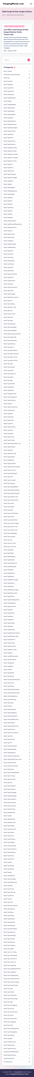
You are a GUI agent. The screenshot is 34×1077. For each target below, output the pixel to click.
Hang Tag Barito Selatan (11, 154)
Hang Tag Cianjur (8, 257)
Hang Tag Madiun (9, 550)
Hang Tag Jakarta (9, 347)
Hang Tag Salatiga (9, 825)
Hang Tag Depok (8, 284)
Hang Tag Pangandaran (10, 716)
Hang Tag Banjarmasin (10, 124)
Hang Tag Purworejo (9, 809)
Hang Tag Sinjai (8, 885)
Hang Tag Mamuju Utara (10, 593)
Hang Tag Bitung (8, 207)
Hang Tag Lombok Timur (10, 526)
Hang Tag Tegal (8, 1002)
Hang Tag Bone (8, 230)
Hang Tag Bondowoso (10, 227)
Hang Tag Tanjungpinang (11, 975)
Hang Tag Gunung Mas (10, 327)
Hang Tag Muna (8, 653)
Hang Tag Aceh (8, 81)
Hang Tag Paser (8, 736)
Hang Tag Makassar (9, 573)
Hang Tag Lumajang (9, 536)
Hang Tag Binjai (8, 204)
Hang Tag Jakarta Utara (10, 360)
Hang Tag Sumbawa (9, 932)
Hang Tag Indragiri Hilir (10, 337)
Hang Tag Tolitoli (8, 1015)
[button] (28, 60)
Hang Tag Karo (8, 403)
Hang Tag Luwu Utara (10, 546)
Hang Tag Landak (9, 503)
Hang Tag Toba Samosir (11, 1012)
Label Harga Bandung (10, 1055)
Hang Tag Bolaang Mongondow (13, 224)
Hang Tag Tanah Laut (10, 962)
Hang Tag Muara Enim (10, 646)
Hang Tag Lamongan (10, 480)
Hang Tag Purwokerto (10, 806)
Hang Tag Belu (8, 184)
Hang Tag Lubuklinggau (10, 533)
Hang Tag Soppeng (9, 909)
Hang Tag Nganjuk (9, 663)
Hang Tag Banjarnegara (10, 127)
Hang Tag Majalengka (10, 566)
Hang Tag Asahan (9, 91)
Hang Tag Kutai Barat (10, 463)
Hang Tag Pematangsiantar (12, 756)
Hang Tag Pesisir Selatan (11, 766)
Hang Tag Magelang (9, 556)
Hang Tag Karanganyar (10, 397)
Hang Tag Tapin (8, 988)
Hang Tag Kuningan (9, 457)
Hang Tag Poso (8, 782)
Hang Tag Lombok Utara (11, 530)
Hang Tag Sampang (9, 839)
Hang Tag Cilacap (9, 264)
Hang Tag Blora (8, 214)
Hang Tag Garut (8, 310)
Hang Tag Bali (8, 101)
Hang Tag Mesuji (8, 626)
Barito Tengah (8, 71)
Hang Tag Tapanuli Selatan (11, 978)
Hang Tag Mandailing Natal (11, 600)
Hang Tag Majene (9, 570)
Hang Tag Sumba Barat (10, 929)
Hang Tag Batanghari (10, 174)
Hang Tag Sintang (9, 889)
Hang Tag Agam (8, 84)
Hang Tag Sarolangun (10, 845)
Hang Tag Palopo (9, 703)
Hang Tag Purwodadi (10, 802)
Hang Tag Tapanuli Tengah (11, 982)
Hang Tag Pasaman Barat (11, 732)
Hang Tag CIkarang (9, 260)
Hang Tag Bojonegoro (10, 221)
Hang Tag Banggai (9, 111)
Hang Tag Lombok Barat (11, 520)
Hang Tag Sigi (8, 872)
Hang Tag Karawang (9, 400)
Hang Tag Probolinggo (10, 792)
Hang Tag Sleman (9, 895)
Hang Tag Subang (9, 915)
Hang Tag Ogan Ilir (9, 676)
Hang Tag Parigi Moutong (11, 726)
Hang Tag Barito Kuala (10, 151)
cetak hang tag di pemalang (12, 74)
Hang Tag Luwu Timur (10, 543)
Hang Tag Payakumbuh (10, 746)
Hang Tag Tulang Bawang (11, 1028)
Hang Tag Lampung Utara (11, 500)
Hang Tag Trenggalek (10, 1022)
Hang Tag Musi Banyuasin (11, 656)
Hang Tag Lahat (8, 476)
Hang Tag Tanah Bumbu (10, 955)
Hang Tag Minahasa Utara (11, 636)
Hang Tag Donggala (9, 294)
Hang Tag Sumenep (9, 939)
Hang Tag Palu (8, 706)
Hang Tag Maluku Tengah (11, 580)
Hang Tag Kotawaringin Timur (12, 443)
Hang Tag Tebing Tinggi (10, 998)
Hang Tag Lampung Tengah (11, 493)
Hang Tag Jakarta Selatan (11, 354)
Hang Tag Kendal (8, 417)
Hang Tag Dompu (9, 290)
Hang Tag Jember (9, 370)
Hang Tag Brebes (8, 241)
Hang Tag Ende (8, 300)
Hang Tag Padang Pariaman (12, 693)
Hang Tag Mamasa (9, 583)
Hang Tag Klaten (8, 430)
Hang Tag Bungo (8, 250)
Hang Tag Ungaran (9, 1035)
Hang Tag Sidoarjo (9, 869)
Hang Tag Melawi (9, 619)
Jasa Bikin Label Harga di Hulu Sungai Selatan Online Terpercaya (16, 32)
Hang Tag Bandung (9, 108)
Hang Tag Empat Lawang (11, 297)
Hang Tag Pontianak (9, 779)
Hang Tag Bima (8, 201)
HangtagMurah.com (13, 3)
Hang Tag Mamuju (9, 586)
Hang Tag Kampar (9, 387)
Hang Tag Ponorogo (9, 776)
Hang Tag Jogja (8, 380)
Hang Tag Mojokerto (9, 639)
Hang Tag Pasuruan (9, 739)
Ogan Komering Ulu (9, 1058)
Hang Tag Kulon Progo (10, 453)
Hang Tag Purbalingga (10, 796)
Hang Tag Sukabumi (9, 919)
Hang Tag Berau (8, 197)
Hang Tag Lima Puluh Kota (11, 513)
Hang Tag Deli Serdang (10, 274)
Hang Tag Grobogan (9, 324)
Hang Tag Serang (9, 855)
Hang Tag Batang (9, 171)
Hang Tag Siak (8, 862)
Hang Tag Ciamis (8, 254)
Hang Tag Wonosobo (10, 1048)
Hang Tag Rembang (9, 812)
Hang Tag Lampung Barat (11, 487)
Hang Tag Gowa (8, 317)
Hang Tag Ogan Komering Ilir (12, 679)
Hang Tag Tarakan (9, 992)
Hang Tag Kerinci (8, 423)
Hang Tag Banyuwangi (10, 147)
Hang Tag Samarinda (10, 829)
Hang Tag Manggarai (10, 603)
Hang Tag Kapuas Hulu (10, 393)
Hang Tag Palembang (10, 699)
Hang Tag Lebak (8, 510)
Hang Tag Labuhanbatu (10, 473)
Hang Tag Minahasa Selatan (12, 633)
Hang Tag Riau (8, 816)
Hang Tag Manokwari (10, 606)
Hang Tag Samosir (9, 836)
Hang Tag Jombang (9, 383)
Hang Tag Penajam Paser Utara (13, 759)
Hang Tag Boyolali (9, 237)
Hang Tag (6, 78)
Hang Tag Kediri (8, 413)
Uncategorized (8, 1062)
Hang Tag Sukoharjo (9, 925)
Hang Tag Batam (8, 167)
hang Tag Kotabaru (9, 440)
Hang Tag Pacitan (9, 683)
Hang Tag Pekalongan (10, 749)
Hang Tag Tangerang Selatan (12, 968)
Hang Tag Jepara (8, 377)
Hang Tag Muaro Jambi (10, 649)
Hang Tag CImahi (8, 267)
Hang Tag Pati (8, 742)
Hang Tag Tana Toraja (10, 952)
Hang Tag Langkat (9, 506)
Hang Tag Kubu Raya (9, 447)
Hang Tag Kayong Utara (10, 407)
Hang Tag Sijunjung (9, 875)
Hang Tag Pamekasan (10, 709)
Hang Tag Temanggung (10, 1005)
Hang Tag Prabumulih (10, 786)
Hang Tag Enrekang (9, 304)
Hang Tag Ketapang (9, 427)
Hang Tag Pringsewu (9, 789)
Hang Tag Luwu (8, 540)
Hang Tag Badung (9, 94)
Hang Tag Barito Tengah (11, 157)
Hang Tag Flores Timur (10, 307)
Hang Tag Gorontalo (9, 314)
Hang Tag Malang (9, 576)
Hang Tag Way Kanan (10, 1042)
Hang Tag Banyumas (9, 144)
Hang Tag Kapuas (9, 390)
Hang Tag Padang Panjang (11, 689)
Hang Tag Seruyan (9, 859)
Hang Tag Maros (8, 609)
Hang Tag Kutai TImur (10, 470)
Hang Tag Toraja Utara (10, 1018)
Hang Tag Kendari (9, 420)
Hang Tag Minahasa (9, 629)
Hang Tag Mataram (9, 613)
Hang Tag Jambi (8, 363)
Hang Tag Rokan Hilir (9, 819)
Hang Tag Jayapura (9, 367)
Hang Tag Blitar (8, 211)
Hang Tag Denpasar (9, 280)
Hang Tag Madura (9, 553)
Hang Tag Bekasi (8, 181)
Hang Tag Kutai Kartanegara (12, 467)
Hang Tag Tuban (8, 1025)
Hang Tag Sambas (9, 832)
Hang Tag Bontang (9, 234)
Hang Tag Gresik (8, 320)
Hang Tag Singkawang (10, 882)
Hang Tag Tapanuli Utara (11, 985)
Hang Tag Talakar (9, 949)
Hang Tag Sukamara (9, 922)
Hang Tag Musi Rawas (10, 659)
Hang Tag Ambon (9, 88)
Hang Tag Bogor (8, 217)
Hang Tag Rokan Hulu (9, 822)
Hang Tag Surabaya (9, 942)
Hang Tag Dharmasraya (10, 287)
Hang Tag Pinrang (9, 769)
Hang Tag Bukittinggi (10, 244)
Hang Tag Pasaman (9, 729)
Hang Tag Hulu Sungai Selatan (14, 26)
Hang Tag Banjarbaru (10, 121)
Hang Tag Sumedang (10, 935)
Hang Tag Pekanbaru (10, 752)
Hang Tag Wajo (8, 1038)
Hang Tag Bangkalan (10, 114)
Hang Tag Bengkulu (9, 194)
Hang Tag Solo (8, 899)
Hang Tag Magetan (9, 560)
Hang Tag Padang (9, 686)
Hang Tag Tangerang (10, 965)
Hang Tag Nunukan (9, 673)
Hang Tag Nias (8, 669)
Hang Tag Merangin (9, 623)
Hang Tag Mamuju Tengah (11, 590)
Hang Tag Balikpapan (10, 104)
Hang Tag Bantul (8, 137)
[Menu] (31, 3)
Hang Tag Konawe (9, 437)
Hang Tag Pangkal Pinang (11, 719)
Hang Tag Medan (8, 616)
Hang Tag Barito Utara (10, 161)
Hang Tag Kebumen (9, 410)
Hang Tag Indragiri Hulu (10, 340)
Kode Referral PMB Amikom (11, 1052)
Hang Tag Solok (8, 902)
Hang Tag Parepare (9, 722)
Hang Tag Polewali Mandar (11, 772)
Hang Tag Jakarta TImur (10, 357)
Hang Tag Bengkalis (9, 187)
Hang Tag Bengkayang (10, 191)
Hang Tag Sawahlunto (10, 849)
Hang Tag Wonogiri (9, 1045)
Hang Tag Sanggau (9, 842)
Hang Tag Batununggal (10, 177)
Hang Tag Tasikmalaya (10, 995)
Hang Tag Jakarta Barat (10, 350)
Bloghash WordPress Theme (20, 1074)
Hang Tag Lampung (9, 483)
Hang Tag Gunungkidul (10, 330)
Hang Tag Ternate (9, 1008)
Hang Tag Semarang (9, 852)
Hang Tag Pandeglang (10, 712)
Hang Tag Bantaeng (9, 131)
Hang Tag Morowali (9, 643)
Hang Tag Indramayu (9, 344)
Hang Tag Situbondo (10, 892)
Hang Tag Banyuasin (9, 141)
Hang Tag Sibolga (9, 865)
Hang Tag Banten (9, 134)
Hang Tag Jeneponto (10, 373)
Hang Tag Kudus (8, 450)
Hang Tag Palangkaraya (11, 696)
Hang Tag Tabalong (9, 945)
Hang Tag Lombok (9, 516)
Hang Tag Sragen (9, 912)
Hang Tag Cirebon (9, 270)
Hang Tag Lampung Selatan (12, 490)
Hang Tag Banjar (8, 118)
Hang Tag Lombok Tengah (11, 523)
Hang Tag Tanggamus (10, 972)
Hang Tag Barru (8, 164)
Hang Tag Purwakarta (10, 799)
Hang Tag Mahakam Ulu (10, 563)
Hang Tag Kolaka (8, 433)
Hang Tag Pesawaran (10, 762)
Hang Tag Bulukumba (10, 247)
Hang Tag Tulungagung (10, 1032)
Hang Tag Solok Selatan (11, 905)
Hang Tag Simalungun (10, 879)
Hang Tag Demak (8, 277)
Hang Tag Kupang (9, 460)
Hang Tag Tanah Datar (10, 958)
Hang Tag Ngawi (8, 666)
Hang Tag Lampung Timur (11, 496)
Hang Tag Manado (9, 596)
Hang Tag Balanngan (10, 98)
